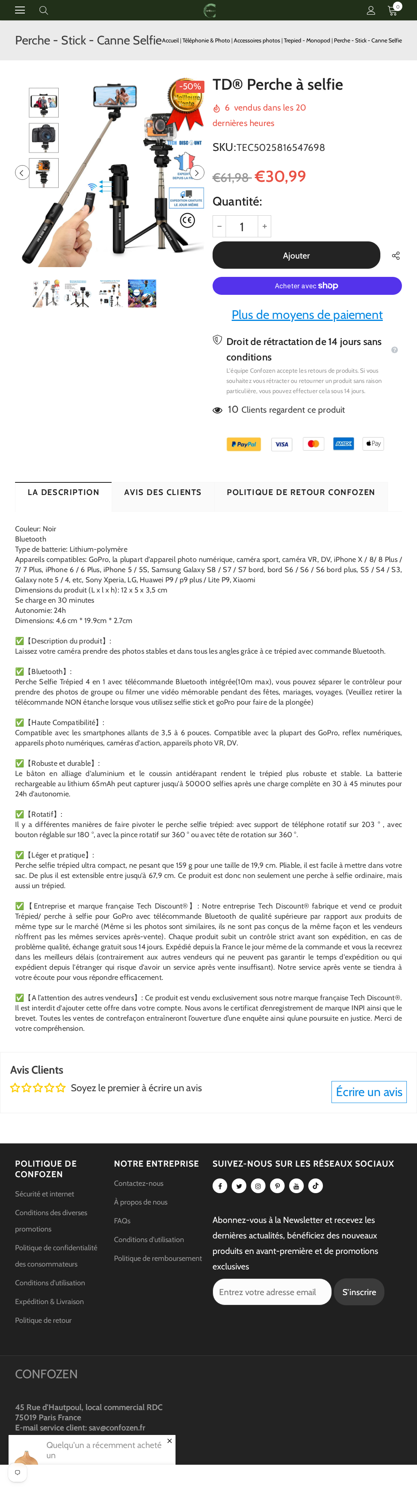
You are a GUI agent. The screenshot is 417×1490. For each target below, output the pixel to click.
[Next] (197, 172)
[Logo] (210, 10)
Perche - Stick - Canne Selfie (368, 40)
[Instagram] (258, 1185)
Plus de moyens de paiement (307, 314)
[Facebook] (220, 1185)
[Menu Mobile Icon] (20, 10)
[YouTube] (296, 1185)
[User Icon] (371, 10)
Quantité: (237, 201)
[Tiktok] (315, 1185)
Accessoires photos (257, 40)
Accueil (170, 40)
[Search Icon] (52, 10)
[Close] (169, 1440)
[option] (109, 172)
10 (233, 409)
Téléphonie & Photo (206, 40)
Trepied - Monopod (307, 40)
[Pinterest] (277, 1185)
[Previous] (22, 172)
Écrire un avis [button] (369, 1091)
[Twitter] (239, 1185)
